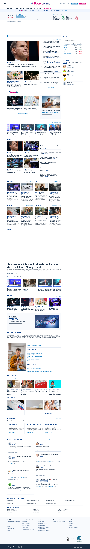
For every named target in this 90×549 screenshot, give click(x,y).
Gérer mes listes (67, 57)
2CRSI (14, 444)
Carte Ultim (50, 112)
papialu (69, 70)
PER (79, 18)
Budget (22, 8)
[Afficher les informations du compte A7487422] (9, 443)
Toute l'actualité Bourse (57, 139)
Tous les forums (58, 418)
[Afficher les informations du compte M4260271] (37, 480)
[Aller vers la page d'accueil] (44, 3)
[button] (4, 3)
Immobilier (29, 8)
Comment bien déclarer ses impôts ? (33, 359)
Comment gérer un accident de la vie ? (34, 368)
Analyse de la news (18, 483)
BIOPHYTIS (66, 45)
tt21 (68, 78)
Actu (40, 8)
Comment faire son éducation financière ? (34, 345)
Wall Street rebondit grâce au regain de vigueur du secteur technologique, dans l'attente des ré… (50, 147)
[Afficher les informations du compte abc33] (64, 75)
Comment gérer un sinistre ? (32, 369)
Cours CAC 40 (10, 503)
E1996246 (11, 463)
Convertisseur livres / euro (70, 500)
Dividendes (80, 16)
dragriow (11, 477)
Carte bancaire (10, 512)
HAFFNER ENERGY (43, 481)
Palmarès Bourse (30, 502)
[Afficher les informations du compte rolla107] (64, 66)
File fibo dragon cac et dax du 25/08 (20, 470)
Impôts (36, 8)
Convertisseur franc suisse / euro (71, 502)
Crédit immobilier (36, 510)
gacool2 (38, 461)
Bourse (9, 8)
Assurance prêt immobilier (63, 509)
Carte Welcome (45, 112)
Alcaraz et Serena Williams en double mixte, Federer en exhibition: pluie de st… (51, 42)
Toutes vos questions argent (56, 333)
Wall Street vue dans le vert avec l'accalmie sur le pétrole (50, 70)
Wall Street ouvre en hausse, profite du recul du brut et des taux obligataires (50, 158)
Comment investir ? (30, 360)
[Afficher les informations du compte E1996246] (9, 457)
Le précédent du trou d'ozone (47, 466)
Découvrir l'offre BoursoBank (54, 92)
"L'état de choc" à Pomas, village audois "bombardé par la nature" (51, 67)
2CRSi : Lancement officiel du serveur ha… (22, 456)
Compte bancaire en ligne (12, 510)
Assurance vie (35, 509)
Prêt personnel (36, 512)
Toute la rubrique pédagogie (56, 296)
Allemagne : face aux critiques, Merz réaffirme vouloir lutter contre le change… (51, 79)
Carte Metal (56, 112)
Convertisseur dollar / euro (51, 502)
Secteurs (80, 17)
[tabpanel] (65, 18)
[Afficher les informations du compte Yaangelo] (9, 484)
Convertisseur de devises (50, 500)
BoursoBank (47, 8)
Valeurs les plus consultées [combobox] (70, 40)
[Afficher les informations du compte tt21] (64, 79)
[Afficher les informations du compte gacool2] (37, 443)
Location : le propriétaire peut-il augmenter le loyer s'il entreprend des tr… (51, 51)
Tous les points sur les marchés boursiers (50, 179)
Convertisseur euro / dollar (51, 503)
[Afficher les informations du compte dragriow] (9, 471)
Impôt (20, 378)
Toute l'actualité (51, 87)
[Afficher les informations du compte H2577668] (37, 466)
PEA (59, 512)
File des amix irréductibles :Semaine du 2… (50, 443)
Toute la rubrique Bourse (57, 39)
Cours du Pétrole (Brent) (31, 503)
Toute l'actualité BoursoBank (23, 113)
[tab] (54, 14)
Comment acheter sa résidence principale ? (34, 356)
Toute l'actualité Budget (29, 205)
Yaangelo (11, 490)
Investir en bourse (61, 510)
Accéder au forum (12, 432)
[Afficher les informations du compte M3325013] (64, 83)
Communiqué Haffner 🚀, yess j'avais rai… (50, 479)
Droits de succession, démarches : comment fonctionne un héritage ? (39, 371)
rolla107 (69, 65)
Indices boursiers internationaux (33, 500)
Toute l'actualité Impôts (57, 181)
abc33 (68, 74)
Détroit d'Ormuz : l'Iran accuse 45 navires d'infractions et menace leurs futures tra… (52, 56)
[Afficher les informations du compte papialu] (64, 70)
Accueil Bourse (10, 500)
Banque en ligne (10, 509)
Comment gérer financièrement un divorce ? (34, 366)
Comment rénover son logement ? (33, 357)
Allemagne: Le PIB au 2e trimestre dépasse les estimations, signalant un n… (51, 84)
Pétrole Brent (66, 51)
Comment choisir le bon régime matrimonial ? (35, 353)
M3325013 (69, 82)
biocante (23, 463)
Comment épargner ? (30, 351)
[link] (59, 521)
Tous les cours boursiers (12, 502)
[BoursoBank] (14, 92)
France (79, 14)
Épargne (15, 8)
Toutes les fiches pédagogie (56, 375)
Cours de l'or (25, 36)
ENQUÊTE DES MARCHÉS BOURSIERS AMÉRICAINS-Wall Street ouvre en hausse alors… (49, 164)
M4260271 (39, 486)
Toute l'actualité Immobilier (56, 205)
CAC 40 (8, 13)
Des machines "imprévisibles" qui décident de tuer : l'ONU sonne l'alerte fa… (51, 61)
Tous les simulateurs (57, 398)
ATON (14, 485)
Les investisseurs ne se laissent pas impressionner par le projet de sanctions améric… (48, 175)
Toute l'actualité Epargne (29, 181)
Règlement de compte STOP (20, 443)
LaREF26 (19, 36)
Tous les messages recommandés (55, 439)
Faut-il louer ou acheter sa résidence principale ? (35, 354)
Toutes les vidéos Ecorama (56, 122)
